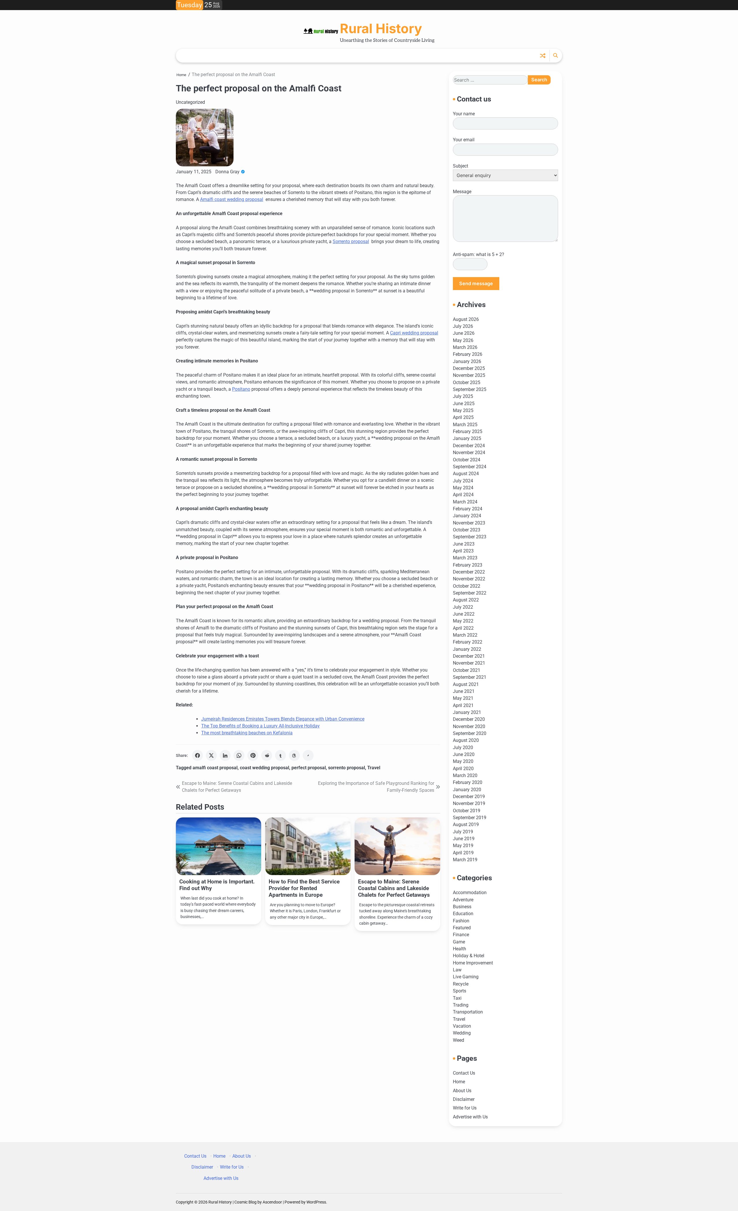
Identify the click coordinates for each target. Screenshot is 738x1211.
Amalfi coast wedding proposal (231, 199)
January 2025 (467, 438)
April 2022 (463, 628)
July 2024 (463, 481)
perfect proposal (308, 767)
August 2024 (466, 473)
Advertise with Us (470, 1117)
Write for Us (465, 1108)
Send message (476, 283)
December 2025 (469, 368)
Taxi (457, 998)
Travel (373, 767)
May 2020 (463, 761)
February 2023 (467, 565)
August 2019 (466, 824)
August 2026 (466, 319)
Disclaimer (464, 1099)
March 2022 (465, 635)
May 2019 (463, 845)
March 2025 (465, 424)
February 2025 (467, 431)
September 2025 (469, 389)
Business (462, 906)
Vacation (462, 1026)
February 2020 (467, 782)
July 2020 (463, 747)
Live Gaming (466, 976)
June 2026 (464, 333)
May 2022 (463, 621)
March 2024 (465, 502)
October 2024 (466, 459)
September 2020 (469, 733)
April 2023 (463, 551)
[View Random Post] (542, 55)
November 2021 (469, 663)
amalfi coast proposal (215, 767)
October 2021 (466, 670)
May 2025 (463, 410)
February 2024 (467, 509)
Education (463, 913)
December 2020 (469, 719)
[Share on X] (211, 755)
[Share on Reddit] (266, 755)
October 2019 (466, 810)
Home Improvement (473, 963)
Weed (458, 1040)
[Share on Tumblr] (280, 755)
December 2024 (469, 445)
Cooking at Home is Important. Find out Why (217, 885)
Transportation (468, 1012)
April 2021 (463, 705)
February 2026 (467, 354)
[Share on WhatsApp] (239, 755)
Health (459, 949)
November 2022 (469, 579)
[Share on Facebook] (197, 755)
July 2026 (463, 326)
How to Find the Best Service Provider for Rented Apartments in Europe (304, 888)
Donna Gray (227, 171)
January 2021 (467, 712)
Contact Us (464, 1073)
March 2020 (465, 775)
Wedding (462, 1033)
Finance (461, 934)
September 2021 (469, 677)
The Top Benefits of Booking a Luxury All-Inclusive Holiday (260, 726)
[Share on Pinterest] (252, 755)
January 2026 (467, 361)
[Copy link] (308, 755)
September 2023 (469, 536)
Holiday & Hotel (468, 955)
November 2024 (469, 452)
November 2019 (469, 803)
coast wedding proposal (264, 767)
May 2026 (463, 340)
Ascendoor (272, 1202)
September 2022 (469, 593)
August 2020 (466, 740)
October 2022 (466, 586)
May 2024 (463, 487)
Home (459, 1081)
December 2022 (469, 572)
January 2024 (467, 515)
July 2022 (463, 607)
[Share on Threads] (294, 755)
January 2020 (467, 789)
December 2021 (469, 656)
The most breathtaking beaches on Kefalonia (247, 733)
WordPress (316, 1202)
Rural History (381, 28)
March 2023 (465, 558)
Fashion (461, 921)
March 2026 (465, 347)
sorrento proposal (346, 767)
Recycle (460, 984)
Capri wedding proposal (414, 333)
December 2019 (469, 796)
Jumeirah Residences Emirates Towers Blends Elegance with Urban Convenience (282, 719)
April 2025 (463, 417)
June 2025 (464, 403)
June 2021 (464, 691)
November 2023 (469, 523)
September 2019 (469, 817)
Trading (460, 1005)
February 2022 (467, 642)
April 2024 (463, 494)
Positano (241, 389)
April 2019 (463, 852)
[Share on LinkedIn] (225, 755)
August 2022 (466, 600)
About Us (462, 1090)
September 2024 (469, 466)
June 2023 (464, 544)
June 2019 (464, 838)
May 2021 (463, 698)
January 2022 (467, 649)
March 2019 (465, 859)
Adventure (463, 899)
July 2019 (463, 831)
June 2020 (464, 754)
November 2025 (469, 375)
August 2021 (466, 684)
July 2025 (463, 396)
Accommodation (470, 892)
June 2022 (464, 614)
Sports (459, 991)
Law (457, 970)
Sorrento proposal (351, 241)
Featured (462, 927)
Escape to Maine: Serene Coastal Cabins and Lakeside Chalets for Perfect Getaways (394, 888)
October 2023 (466, 530)
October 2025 (466, 382)
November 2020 (469, 726)
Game (459, 942)
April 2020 (463, 768)
